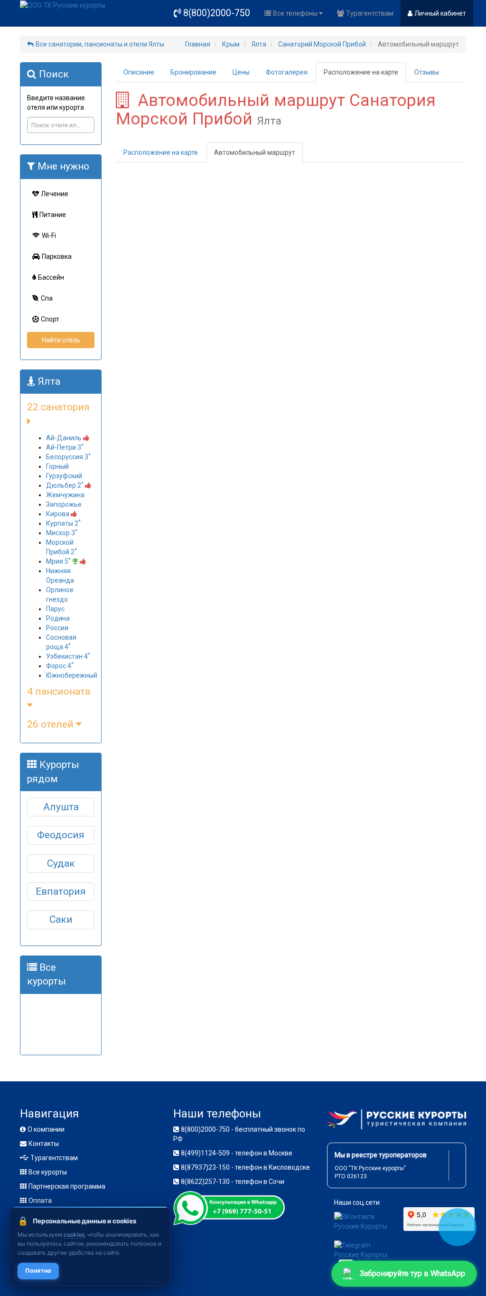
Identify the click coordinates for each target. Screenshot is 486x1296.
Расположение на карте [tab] (361, 72)
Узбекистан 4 (68, 656)
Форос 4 (60, 666)
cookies (74, 1234)
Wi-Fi (49, 235)
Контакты (43, 1143)
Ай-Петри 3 (65, 447)
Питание (52, 214)
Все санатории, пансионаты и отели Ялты (100, 44)
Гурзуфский (64, 476)
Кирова (58, 514)
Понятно (38, 1270)
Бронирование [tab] (193, 72)
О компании (46, 1129)
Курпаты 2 (63, 523)
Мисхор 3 (61, 533)
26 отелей (51, 724)
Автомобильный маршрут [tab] (254, 152)
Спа (47, 298)
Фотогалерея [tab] (287, 72)
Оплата (40, 1200)
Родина (58, 618)
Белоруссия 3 (68, 457)
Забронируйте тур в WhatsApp (412, 1273)
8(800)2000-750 (216, 13)
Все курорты (47, 1172)
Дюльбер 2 (65, 485)
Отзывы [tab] (426, 72)
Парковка (57, 256)
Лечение (54, 194)
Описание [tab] (138, 72)
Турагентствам (369, 13)
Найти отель (61, 340)
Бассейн (51, 277)
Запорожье (64, 504)
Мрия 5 (58, 561)
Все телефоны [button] (296, 13)
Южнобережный (71, 675)
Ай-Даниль (64, 438)
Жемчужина (65, 495)
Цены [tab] (241, 72)
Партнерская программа (66, 1186)
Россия (57, 628)
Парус (55, 609)
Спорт (50, 319)
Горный (57, 466)
